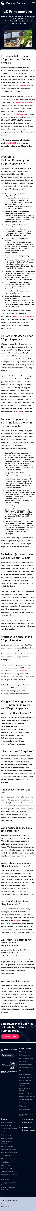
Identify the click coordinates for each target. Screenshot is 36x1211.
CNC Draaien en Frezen (8, 1132)
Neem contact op (10, 1036)
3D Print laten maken (26, 1099)
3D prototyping (6, 1165)
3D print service (6, 1125)
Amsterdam (27, 316)
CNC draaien (10, 439)
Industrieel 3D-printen (8, 1122)
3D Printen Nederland (26, 1068)
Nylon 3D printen (6, 1162)
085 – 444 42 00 (18, 671)
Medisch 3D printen (25, 1093)
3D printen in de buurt (26, 1071)
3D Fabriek (17, 920)
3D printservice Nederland (22, 85)
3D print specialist (25, 1074)
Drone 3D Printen (24, 1103)
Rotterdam (18, 316)
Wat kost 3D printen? (26, 1077)
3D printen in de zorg (8, 1159)
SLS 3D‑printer (19, 114)
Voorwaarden (5, 1206)
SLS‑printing (24, 211)
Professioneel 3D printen (27, 1096)
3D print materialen (25, 1080)
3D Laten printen (24, 1052)
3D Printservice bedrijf (26, 1058)
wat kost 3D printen (14, 143)
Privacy (3, 1204)
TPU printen (23, 1106)
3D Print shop (23, 1061)
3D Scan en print (6, 1168)
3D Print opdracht (7, 1146)
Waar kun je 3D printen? (8, 1149)
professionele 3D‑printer (23, 102)
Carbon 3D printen (7, 1171)
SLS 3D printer (5, 1155)
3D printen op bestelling (9, 1152)
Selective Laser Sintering (9, 1128)
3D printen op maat (25, 1064)
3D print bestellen (7, 1138)
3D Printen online (24, 1055)
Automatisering (6, 1135)
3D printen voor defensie (9, 1175)
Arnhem (19, 411)
